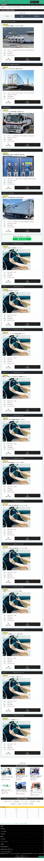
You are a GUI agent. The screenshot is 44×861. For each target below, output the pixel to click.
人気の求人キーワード (10, 823)
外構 (27, 813)
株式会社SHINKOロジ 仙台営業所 (9, 21)
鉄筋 (16, 813)
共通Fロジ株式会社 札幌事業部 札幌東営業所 (11, 64)
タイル (27, 815)
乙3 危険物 (31, 803)
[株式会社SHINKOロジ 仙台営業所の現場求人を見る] (22, 37)
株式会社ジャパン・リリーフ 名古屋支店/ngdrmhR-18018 (14, 629)
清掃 (5, 815)
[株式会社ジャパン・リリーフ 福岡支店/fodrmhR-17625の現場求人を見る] (22, 559)
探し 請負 (19, 803)
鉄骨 (5, 813)
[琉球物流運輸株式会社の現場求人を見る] (22, 123)
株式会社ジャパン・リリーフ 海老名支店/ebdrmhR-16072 (14, 372)
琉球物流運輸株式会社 (7, 107)
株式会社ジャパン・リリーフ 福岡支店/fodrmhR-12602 (13, 415)
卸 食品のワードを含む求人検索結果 (21, 823)
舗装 (27, 817)
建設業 (39, 801)
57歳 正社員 (13, 803)
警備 (38, 813)
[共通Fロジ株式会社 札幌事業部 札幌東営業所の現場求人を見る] (22, 80)
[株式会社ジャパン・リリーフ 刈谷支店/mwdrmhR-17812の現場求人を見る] (22, 731)
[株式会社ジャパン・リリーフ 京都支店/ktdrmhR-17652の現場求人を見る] (22, 474)
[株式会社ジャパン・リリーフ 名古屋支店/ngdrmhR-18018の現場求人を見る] (22, 645)
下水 (16, 815)
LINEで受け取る (22, 238)
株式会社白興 (32, 801)
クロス (38, 817)
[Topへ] (41, 857)
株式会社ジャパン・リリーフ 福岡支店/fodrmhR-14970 (13, 501)
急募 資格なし (16, 801)
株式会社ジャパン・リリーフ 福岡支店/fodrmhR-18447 (13, 286)
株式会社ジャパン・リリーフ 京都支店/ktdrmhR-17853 (13, 243)
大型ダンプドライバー (8, 801)
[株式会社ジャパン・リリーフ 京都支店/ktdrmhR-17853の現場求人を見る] (22, 259)
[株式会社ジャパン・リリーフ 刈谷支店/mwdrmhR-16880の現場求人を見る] (22, 345)
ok (22, 801)
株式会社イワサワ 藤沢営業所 (8, 193)
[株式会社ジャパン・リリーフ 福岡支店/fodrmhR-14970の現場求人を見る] (22, 517)
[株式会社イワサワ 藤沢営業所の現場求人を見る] (22, 209)
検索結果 (7, 16)
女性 (38, 815)
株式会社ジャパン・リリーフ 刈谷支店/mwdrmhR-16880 (13, 329)
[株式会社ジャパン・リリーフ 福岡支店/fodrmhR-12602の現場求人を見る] (22, 431)
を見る (27, 59)
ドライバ (26, 801)
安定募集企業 (36, 16)
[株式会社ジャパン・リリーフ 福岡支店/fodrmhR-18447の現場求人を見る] (22, 302)
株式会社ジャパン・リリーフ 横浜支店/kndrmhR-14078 (13, 672)
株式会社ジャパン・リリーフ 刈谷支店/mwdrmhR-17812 (13, 715)
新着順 (22, 16)
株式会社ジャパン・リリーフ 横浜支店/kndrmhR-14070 (13, 586)
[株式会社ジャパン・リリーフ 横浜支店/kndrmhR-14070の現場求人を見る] (22, 602)
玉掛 (16, 817)
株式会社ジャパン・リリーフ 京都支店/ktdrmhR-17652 (13, 458)
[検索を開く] (31, 2)
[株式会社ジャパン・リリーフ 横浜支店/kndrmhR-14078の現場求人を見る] (22, 688)
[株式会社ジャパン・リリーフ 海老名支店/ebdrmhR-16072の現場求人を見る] (22, 388)
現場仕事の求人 (3, 823)
